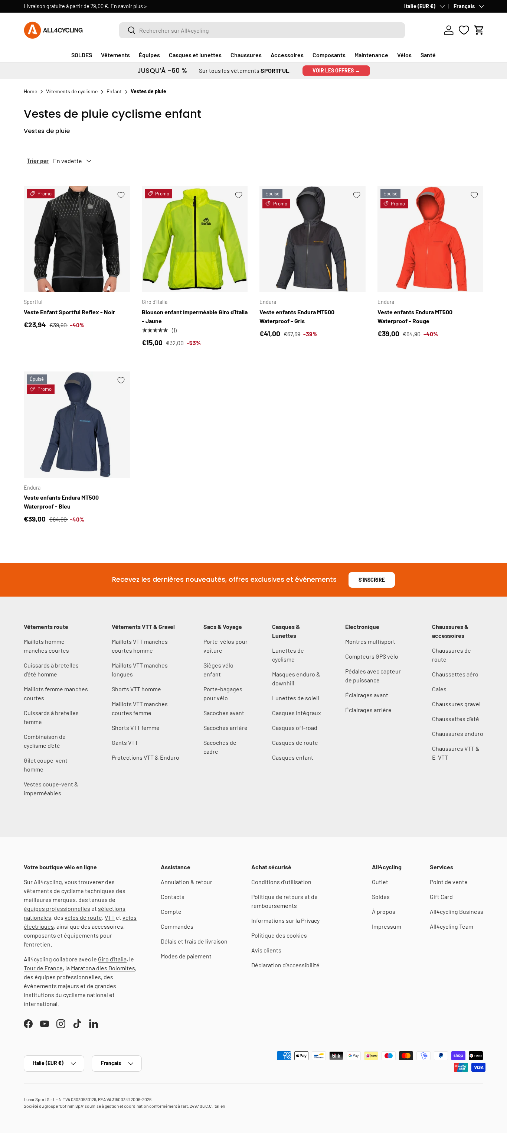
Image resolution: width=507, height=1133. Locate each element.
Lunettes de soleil (295, 697)
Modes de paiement (186, 956)
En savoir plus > (129, 6)
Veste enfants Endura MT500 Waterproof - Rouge (414, 316)
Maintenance (371, 54)
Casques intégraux (296, 712)
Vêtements (115, 54)
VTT (110, 917)
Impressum (386, 926)
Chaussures (246, 54)
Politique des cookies (279, 935)
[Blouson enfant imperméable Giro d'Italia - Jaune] (195, 239)
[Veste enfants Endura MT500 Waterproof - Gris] (312, 239)
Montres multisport (370, 641)
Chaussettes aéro (455, 674)
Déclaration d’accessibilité (285, 964)
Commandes (177, 926)
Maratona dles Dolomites (103, 967)
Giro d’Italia (112, 958)
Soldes (381, 896)
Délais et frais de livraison (194, 941)
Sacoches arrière (225, 727)
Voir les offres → (336, 70)
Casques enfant (292, 757)
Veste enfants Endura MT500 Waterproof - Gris (296, 316)
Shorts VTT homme (136, 688)
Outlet (380, 881)
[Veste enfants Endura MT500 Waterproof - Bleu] (77, 424)
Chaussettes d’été (455, 718)
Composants (329, 54)
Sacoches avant (223, 712)
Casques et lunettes (195, 54)
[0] (464, 30)
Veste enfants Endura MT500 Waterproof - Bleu (61, 502)
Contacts (172, 896)
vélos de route (83, 917)
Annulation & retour (186, 881)
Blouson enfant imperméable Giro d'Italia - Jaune (195, 316)
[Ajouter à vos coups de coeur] (121, 195)
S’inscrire (372, 580)
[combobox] (262, 30)
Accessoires (287, 54)
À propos (383, 911)
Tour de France (43, 967)
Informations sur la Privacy (285, 920)
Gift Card (441, 896)
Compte (171, 911)
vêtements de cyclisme (54, 890)
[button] (479, 30)
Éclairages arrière (368, 709)
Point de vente (449, 881)
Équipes (149, 54)
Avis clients (266, 950)
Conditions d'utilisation (281, 881)
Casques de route (295, 742)
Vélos (404, 54)
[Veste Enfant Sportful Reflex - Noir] (77, 239)
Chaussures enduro (457, 733)
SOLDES (81, 54)
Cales (439, 688)
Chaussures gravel (456, 703)
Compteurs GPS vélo (371, 656)
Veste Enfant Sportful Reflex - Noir (69, 311)
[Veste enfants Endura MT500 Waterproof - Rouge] (430, 239)
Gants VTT (125, 742)
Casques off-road (294, 727)
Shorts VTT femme (136, 727)
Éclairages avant (366, 694)
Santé (428, 54)
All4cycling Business (456, 911)
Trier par (38, 160)
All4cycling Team (451, 926)
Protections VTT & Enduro (145, 757)
